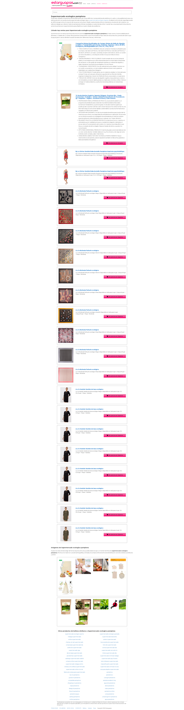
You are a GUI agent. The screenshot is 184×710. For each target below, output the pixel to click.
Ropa (94, 708)
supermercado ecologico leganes (99, 20)
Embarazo (104, 3)
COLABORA (62, 708)
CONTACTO (78, 708)
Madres (99, 3)
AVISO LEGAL (70, 708)
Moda (84, 3)
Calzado (90, 708)
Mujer (88, 3)
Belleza (84, 708)
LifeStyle (93, 3)
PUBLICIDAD (54, 708)
